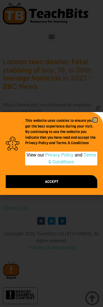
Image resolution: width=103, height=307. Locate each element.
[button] (95, 120)
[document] (51, 153)
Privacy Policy (59, 155)
